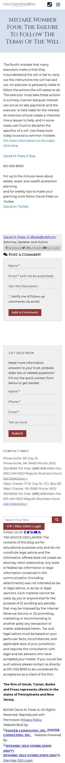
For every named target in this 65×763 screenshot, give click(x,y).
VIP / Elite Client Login (24, 526)
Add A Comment (25, 312)
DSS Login (25, 760)
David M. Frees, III (17, 237)
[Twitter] (28, 532)
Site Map (9, 760)
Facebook (14, 248)
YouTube (53, 248)
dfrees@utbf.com (43, 237)
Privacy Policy (31, 720)
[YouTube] (36, 532)
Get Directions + (15, 478)
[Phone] (49, 4)
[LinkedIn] (32, 532)
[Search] (57, 519)
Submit (17, 433)
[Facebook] (25, 532)
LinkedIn (36, 248)
